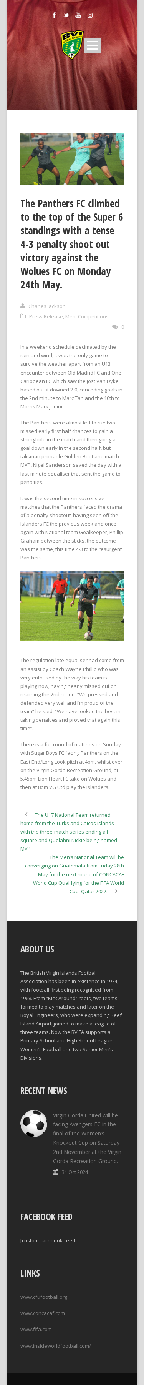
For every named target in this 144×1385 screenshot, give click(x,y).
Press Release (46, 316)
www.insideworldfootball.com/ (55, 1345)
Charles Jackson (47, 306)
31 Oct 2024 (75, 1172)
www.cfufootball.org (43, 1296)
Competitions (93, 316)
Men (70, 316)
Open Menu (92, 45)
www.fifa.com (36, 1329)
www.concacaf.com (42, 1313)
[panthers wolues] (72, 159)
